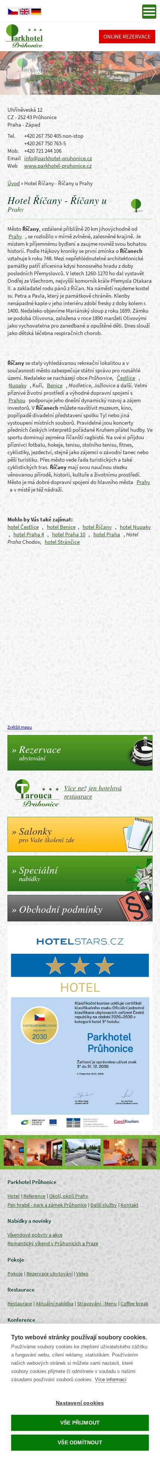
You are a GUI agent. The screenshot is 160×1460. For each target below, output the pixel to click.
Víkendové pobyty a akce (35, 1234)
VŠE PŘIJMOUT (80, 1423)
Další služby (103, 1205)
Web (12, 165)
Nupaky (17, 385)
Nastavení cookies (80, 1403)
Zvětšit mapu (19, 727)
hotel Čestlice (23, 526)
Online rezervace (127, 36)
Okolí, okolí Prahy (68, 1196)
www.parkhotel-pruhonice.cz (58, 165)
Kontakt (129, 1205)
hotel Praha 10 (68, 534)
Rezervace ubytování (49, 1273)
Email (14, 158)
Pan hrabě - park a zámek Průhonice (47, 1205)
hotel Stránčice (62, 541)
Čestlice (126, 377)
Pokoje (15, 1273)
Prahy (15, 236)
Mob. (13, 150)
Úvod (13, 183)
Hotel (13, 1196)
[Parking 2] (61, 1152)
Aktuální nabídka (54, 1303)
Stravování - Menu (97, 1303)
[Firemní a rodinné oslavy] (138, 1152)
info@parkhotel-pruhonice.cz (58, 158)
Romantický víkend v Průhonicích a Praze (52, 1243)
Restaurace (19, 1303)
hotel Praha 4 (28, 534)
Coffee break (134, 1303)
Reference (34, 1196)
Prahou (17, 400)
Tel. (11, 135)
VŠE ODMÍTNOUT (80, 1442)
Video (82, 1273)
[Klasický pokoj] (99, 1152)
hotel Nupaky (135, 526)
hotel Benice (61, 526)
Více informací (111, 1379)
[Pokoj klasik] (23, 1152)
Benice (55, 385)
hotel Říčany (97, 526)
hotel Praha (106, 534)
